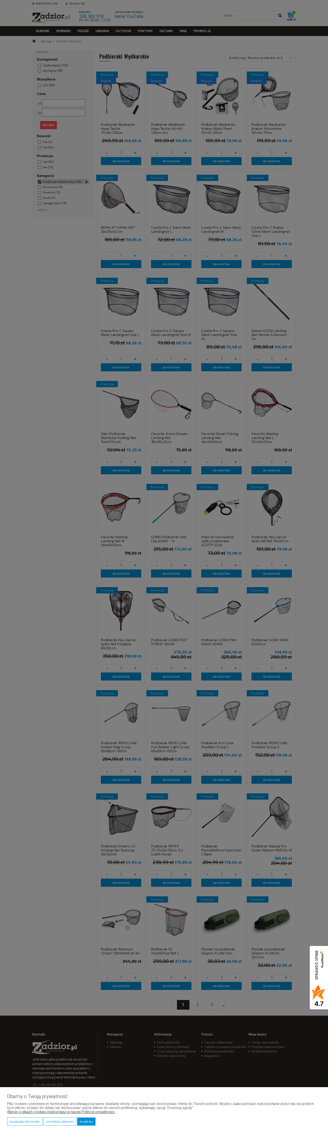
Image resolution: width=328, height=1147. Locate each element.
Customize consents (60, 1121)
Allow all (86, 1121)
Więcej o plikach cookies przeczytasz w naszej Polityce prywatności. (61, 1112)
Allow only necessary (25, 1121)
